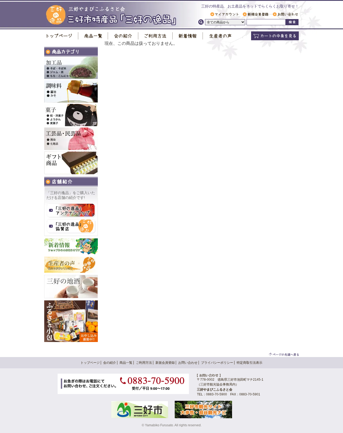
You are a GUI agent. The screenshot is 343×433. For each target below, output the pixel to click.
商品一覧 (93, 35)
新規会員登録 (256, 14)
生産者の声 (220, 35)
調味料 (71, 91)
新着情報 (188, 35)
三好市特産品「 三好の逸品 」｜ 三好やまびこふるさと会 (111, 15)
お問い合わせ (285, 14)
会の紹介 (123, 35)
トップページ (61, 35)
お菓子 (71, 115)
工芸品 (71, 139)
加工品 (71, 68)
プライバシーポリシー (217, 363)
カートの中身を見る (275, 35)
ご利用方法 (155, 35)
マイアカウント (224, 14)
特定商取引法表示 (249, 363)
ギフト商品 (71, 162)
